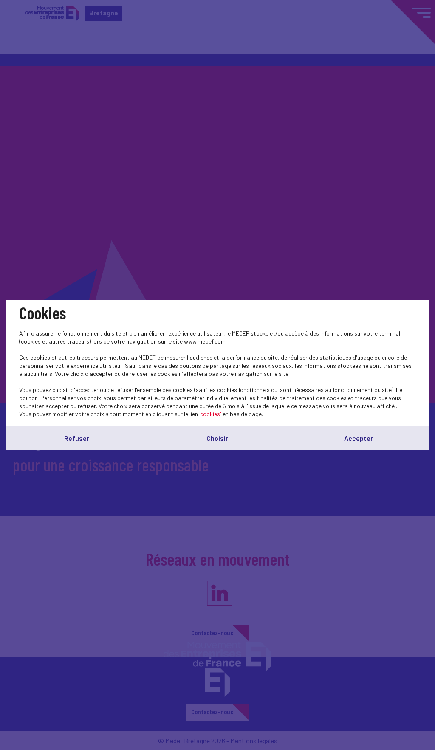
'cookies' (210, 413)
